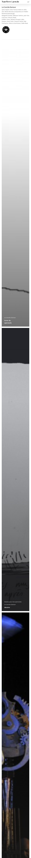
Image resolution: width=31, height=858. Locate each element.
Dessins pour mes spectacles (12, 602)
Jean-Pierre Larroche (10, 2)
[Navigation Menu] (28, 2)
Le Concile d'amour (10, 317)
